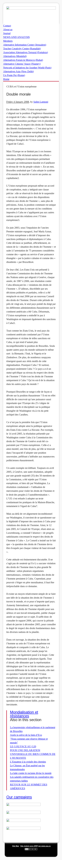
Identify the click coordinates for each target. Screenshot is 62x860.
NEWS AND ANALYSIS (16, 37)
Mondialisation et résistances (24, 714)
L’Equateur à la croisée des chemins (28, 761)
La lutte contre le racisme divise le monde (31, 773)
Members (8, 41)
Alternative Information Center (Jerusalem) (24, 44)
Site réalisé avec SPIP (29, 846)
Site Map (15, 846)
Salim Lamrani (40, 101)
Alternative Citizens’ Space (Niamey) (22, 63)
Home (6, 79)
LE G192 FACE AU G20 (23, 746)
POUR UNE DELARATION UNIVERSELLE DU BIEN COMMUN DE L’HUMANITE (32, 754)
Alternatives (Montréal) (15, 56)
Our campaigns (19, 797)
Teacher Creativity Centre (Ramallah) (22, 48)
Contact (7, 25)
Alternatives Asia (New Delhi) (18, 71)
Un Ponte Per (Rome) (14, 75)
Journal (6, 33)
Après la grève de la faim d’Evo (26, 735)
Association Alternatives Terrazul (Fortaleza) (25, 52)
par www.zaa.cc (44, 846)
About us (7, 29)
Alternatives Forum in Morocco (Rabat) (23, 60)
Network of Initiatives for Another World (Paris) (27, 67)
